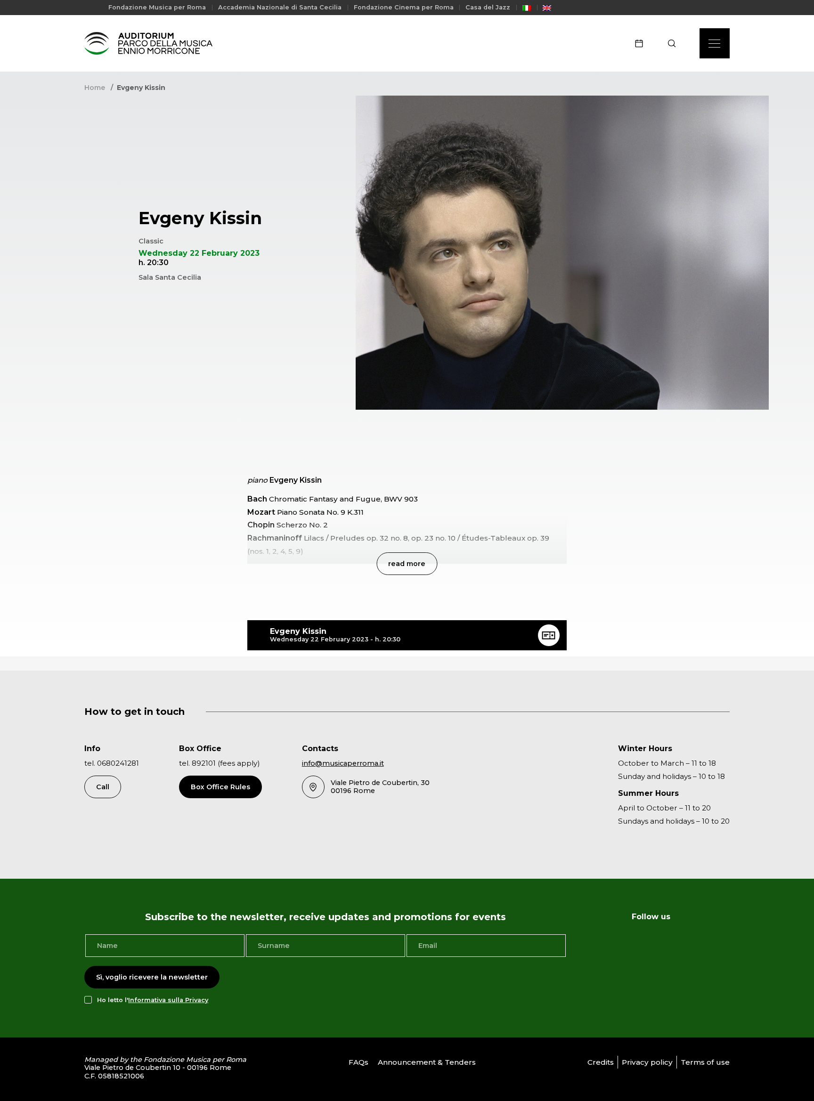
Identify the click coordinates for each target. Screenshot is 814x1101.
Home (94, 87)
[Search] (675, 43)
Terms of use (705, 1062)
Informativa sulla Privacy (168, 1000)
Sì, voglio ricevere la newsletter (152, 977)
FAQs (358, 1062)
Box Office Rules (220, 787)
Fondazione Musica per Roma (157, 7)
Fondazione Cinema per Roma (404, 7)
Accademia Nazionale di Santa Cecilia (280, 7)
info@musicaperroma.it (343, 763)
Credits (600, 1062)
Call (102, 787)
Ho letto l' (152, 1000)
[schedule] (642, 43)
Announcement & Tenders (427, 1062)
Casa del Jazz (487, 7)
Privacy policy (647, 1062)
